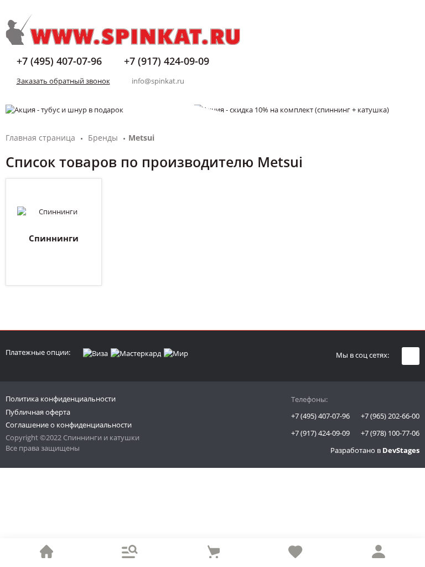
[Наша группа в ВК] (410, 356)
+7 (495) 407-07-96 (320, 416)
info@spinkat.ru (158, 81)
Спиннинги (54, 238)
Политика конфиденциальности (61, 399)
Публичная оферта (38, 412)
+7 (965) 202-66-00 (390, 416)
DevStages (400, 450)
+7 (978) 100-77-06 (390, 433)
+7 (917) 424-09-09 (320, 433)
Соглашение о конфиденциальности (69, 425)
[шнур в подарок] (212, 110)
